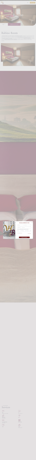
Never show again (29, 233)
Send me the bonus (24, 237)
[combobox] (19, 227)
